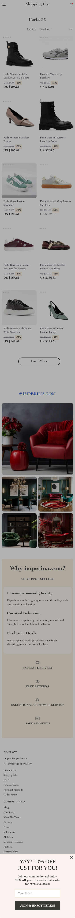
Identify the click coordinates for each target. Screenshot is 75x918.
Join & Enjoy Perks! (37, 905)
